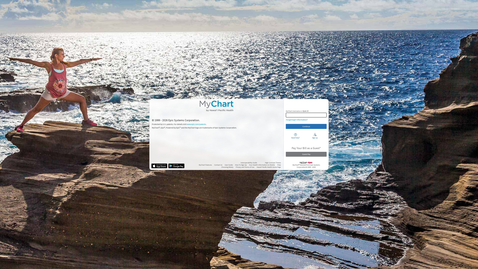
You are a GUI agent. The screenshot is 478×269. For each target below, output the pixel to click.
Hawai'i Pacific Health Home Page (269, 167)
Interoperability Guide (249, 163)
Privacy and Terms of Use (245, 167)
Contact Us (218, 165)
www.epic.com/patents (196, 124)
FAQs (279, 165)
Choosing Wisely (227, 167)
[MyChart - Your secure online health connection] (216, 106)
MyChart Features (205, 165)
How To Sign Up (241, 165)
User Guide (229, 165)
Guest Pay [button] (306, 154)
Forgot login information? (297, 119)
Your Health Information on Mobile (262, 165)
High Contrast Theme (273, 163)
